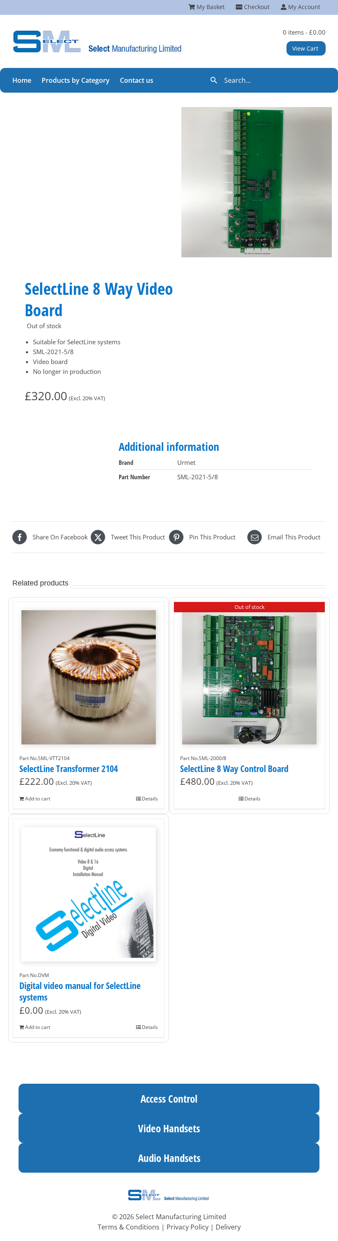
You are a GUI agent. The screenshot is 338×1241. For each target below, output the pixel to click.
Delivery (228, 1227)
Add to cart (37, 798)
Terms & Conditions (129, 1227)
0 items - (304, 32)
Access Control (169, 1099)
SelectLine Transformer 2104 (68, 768)
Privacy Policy (188, 1227)
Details (150, 798)
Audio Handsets (169, 1158)
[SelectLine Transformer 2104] (88, 673)
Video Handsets (169, 1128)
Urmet (186, 462)
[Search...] (262, 80)
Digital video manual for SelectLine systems (80, 991)
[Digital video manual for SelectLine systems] (88, 890)
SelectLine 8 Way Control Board (234, 768)
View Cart (305, 48)
